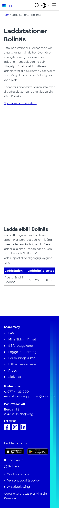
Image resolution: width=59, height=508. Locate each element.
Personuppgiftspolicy (23, 480)
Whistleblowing (18, 487)
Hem (5, 15)
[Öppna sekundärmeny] (54, 5)
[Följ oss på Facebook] (7, 429)
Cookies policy (18, 474)
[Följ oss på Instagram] (16, 429)
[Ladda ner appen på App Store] (14, 451)
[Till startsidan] (7, 5)
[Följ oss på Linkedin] (24, 429)
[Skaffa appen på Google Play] (37, 451)
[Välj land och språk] (45, 5)
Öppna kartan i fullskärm (20, 103)
